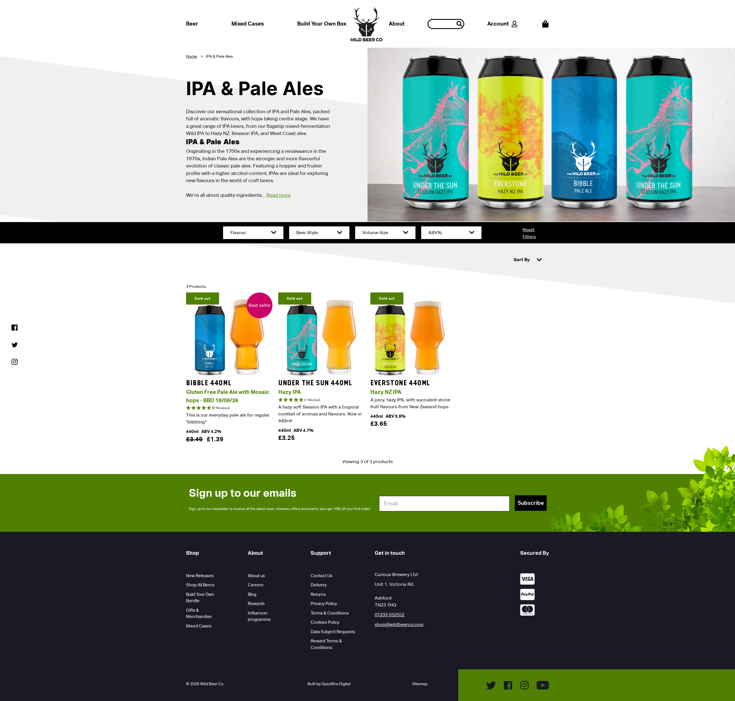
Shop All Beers (200, 584)
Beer (192, 24)
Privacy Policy (324, 603)
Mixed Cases (247, 24)
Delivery (319, 584)
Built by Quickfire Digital (329, 683)
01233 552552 (389, 614)
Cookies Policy (325, 622)
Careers (256, 584)
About (397, 24)
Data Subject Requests (333, 631)
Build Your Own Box (321, 24)
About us (256, 575)
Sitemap (420, 683)
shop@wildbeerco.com (399, 624)
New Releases (200, 575)
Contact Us (321, 575)
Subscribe (531, 503)
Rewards (256, 603)
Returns (318, 594)
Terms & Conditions (330, 613)
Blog (252, 594)
